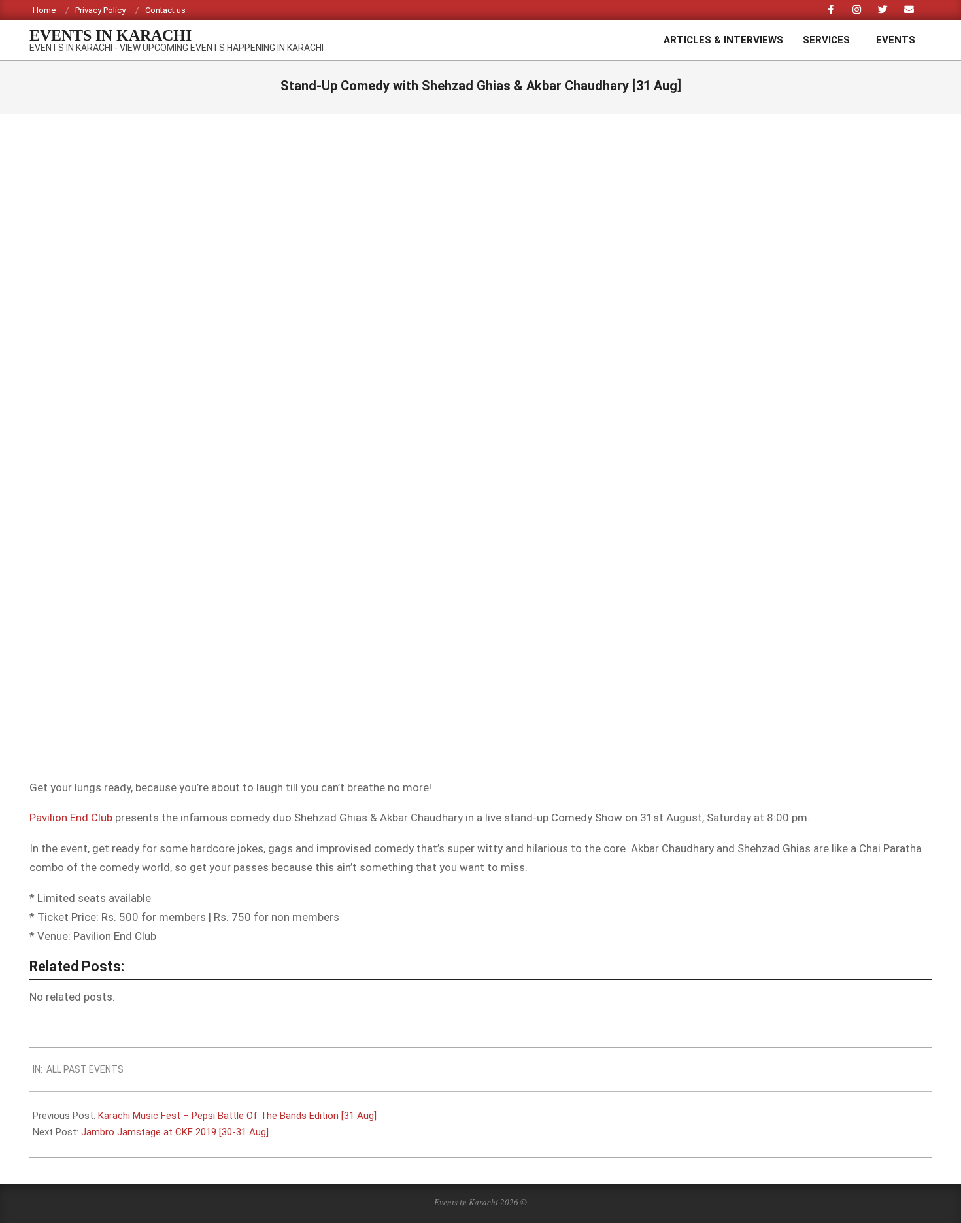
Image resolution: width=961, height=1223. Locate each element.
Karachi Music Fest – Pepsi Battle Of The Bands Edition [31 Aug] (237, 1116)
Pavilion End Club (70, 817)
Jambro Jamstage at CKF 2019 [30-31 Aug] (175, 1132)
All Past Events (85, 1069)
